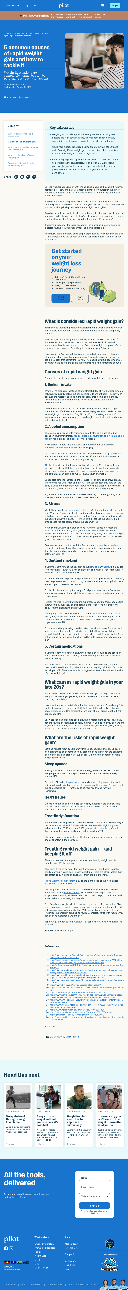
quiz (56, 921)
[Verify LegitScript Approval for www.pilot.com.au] (109, 1243)
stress (111, 137)
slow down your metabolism (96, 593)
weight (119, 327)
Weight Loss (40, 1256)
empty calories (69, 471)
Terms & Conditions (55, 1285)
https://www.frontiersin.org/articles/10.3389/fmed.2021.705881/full (81, 1012)
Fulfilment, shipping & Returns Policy (84, 1285)
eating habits (110, 225)
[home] (64, 5)
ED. (71, 825)
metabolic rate (58, 711)
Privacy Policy (10, 1285)
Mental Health (41, 1268)
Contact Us (70, 1261)
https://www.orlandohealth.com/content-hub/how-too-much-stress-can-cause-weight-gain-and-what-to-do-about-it (87, 971)
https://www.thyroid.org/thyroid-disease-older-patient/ (75, 985)
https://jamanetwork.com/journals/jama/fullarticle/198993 (77, 1015)
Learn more (79, 298)
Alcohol (48, 465)
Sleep (37, 1260)
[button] (12, 5)
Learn (35, 5)
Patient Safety (71, 1248)
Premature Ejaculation (45, 1248)
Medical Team (71, 1244)
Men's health (27, 33)
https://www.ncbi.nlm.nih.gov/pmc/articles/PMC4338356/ (77, 962)
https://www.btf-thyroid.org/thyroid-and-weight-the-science (78, 977)
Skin (36, 1264)
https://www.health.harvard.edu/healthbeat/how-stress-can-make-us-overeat (86, 975)
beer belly (77, 439)
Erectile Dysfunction (44, 1244)
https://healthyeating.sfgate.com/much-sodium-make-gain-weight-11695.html (86, 960)
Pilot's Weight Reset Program (60, 880)
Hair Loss (39, 1252)
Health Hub (8, 33)
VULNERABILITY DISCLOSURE (31, 1285)
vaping (105, 567)
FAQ (67, 1269)
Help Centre (70, 1265)
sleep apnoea (72, 782)
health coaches (71, 892)
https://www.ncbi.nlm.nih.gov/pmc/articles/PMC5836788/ (77, 1010)
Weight (17, 33)
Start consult (60, 298)
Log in (115, 5)
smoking (94, 567)
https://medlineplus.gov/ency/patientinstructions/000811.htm (78, 992)
